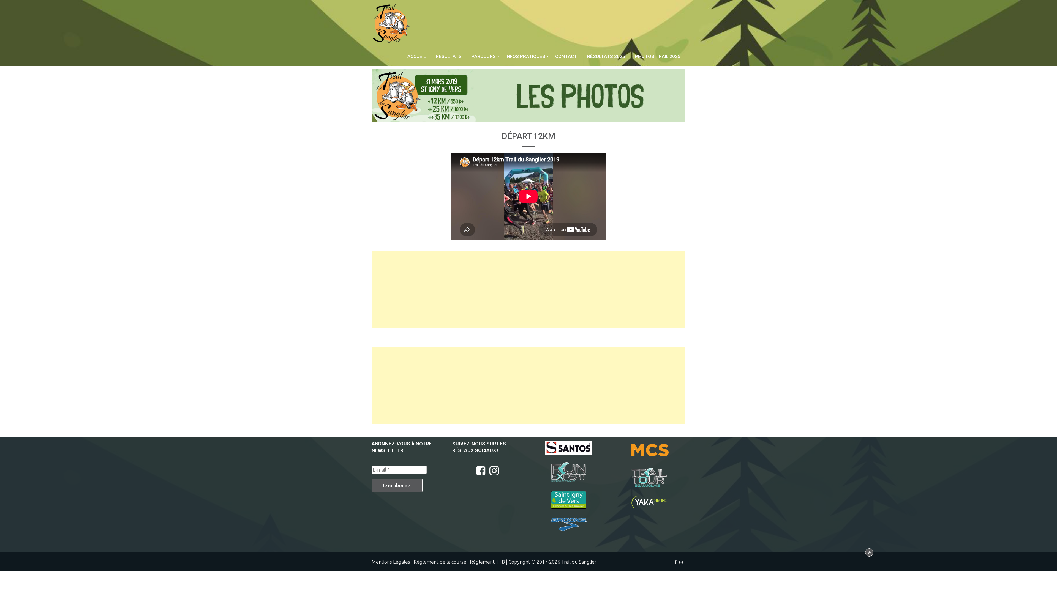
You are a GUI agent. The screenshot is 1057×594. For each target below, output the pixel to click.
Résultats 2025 (606, 56)
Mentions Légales (391, 562)
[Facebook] (675, 562)
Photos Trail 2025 (657, 56)
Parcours (484, 56)
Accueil (416, 56)
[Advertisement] (528, 289)
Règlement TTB (487, 562)
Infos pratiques (525, 56)
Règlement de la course (440, 562)
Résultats (449, 56)
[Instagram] (681, 562)
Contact (566, 56)
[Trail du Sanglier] (391, 23)
